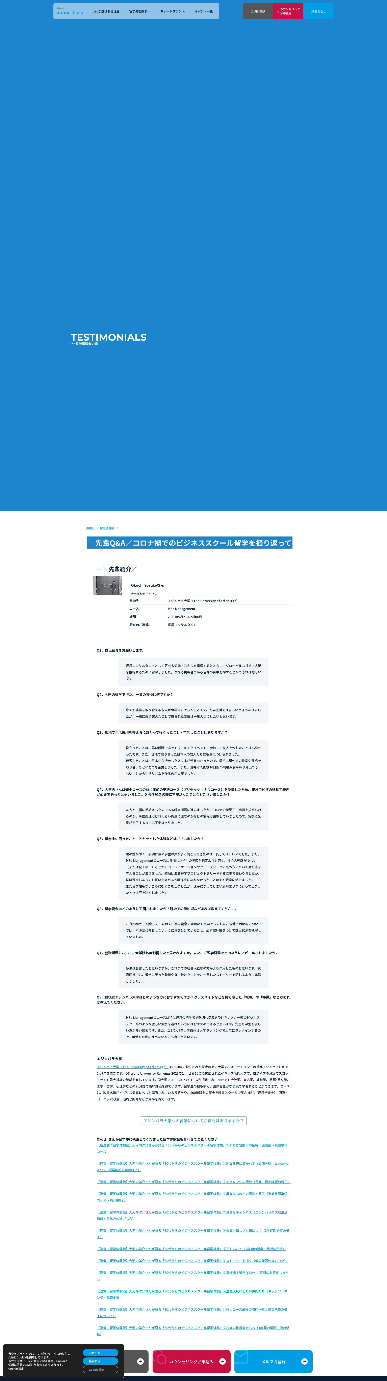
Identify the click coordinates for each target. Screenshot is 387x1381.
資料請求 (259, 11)
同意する (94, 1353)
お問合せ (320, 11)
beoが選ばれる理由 (106, 11)
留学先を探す (138, 11)
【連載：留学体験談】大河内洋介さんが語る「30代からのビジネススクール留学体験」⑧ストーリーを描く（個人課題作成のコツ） (192, 1260)
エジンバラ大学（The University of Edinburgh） (133, 1066)
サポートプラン (171, 11)
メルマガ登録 (273, 1361)
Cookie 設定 (16, 1368)
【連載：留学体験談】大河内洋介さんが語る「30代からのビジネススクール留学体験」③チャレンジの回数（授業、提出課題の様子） (194, 1181)
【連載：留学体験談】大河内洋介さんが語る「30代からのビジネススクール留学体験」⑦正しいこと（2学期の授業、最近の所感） (191, 1248)
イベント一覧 (204, 11)
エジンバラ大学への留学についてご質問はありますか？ (193, 1121)
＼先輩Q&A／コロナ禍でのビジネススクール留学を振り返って (190, 542)
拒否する (94, 1361)
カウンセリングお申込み (290, 11)
